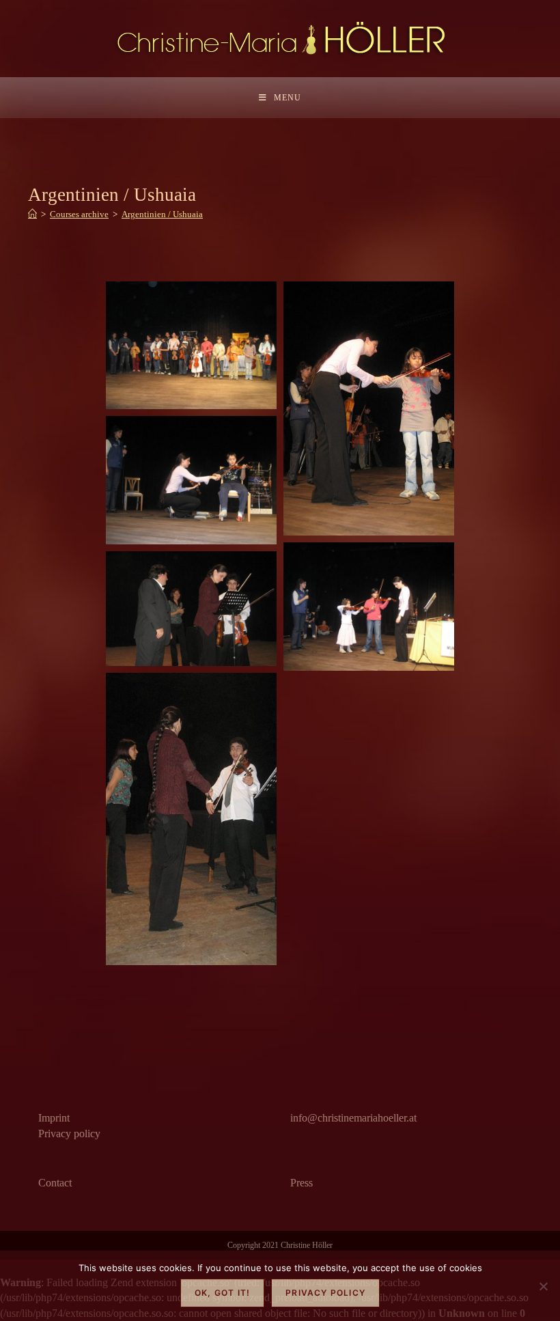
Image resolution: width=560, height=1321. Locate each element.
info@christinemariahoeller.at (353, 1118)
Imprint (54, 1118)
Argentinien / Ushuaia (162, 214)
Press (301, 1182)
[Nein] (543, 1286)
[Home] (32, 214)
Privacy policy (69, 1133)
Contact (55, 1182)
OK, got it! (222, 1293)
